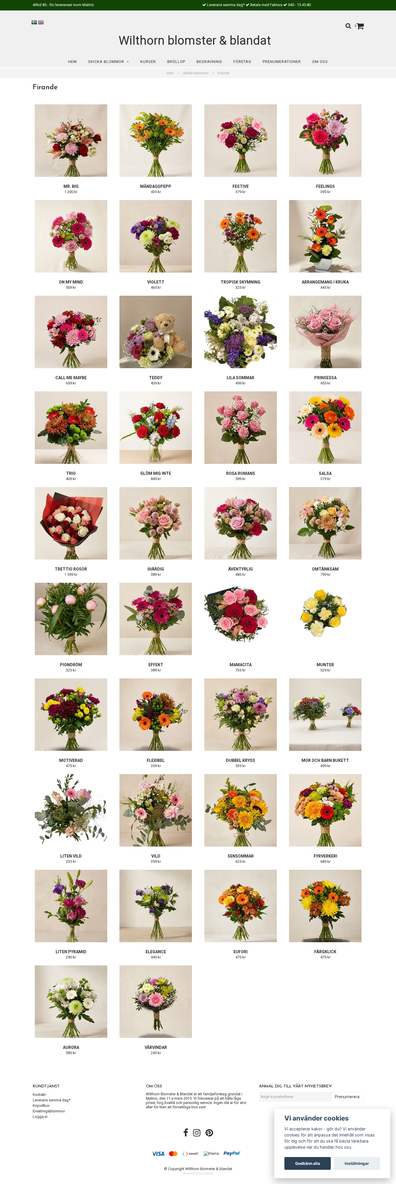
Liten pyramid (71, 951)
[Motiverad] (71, 714)
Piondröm (71, 664)
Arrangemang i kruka (325, 282)
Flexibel (156, 760)
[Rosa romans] (240, 427)
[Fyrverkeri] (325, 810)
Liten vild (71, 856)
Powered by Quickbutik (198, 1173)
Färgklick (325, 951)
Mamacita (241, 664)
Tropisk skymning (240, 282)
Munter (325, 664)
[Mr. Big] (71, 140)
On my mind (71, 282)
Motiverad (71, 760)
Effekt (155, 664)
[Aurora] (71, 1001)
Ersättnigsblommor (49, 1111)
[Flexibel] (156, 714)
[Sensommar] (240, 810)
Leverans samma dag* (51, 1100)
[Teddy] (156, 332)
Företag (242, 61)
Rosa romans (240, 473)
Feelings (325, 186)
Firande (223, 73)
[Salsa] (325, 427)
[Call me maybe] (71, 332)
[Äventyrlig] (240, 523)
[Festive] (240, 140)
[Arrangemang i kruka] (325, 236)
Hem (72, 61)
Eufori (240, 951)
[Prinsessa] (325, 332)
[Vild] (156, 810)
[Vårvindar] (156, 1001)
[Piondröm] (71, 619)
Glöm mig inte (155, 473)
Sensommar (241, 856)
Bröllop (176, 61)
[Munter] (325, 619)
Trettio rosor (71, 569)
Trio (71, 473)
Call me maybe (71, 377)
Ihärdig (156, 569)
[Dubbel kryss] (240, 714)
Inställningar (357, 1163)
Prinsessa (325, 377)
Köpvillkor (41, 1105)
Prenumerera (347, 1096)
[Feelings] (325, 140)
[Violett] (156, 236)
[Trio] (71, 427)
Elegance (156, 951)
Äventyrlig (240, 569)
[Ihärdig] (156, 523)
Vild (155, 856)
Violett (155, 282)
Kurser (148, 61)
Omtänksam (325, 569)
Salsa (325, 473)
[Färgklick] (325, 906)
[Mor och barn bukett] (325, 714)
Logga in (40, 1116)
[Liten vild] (71, 810)
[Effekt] (156, 619)
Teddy (155, 377)
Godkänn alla (307, 1163)
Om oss (320, 61)
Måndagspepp (155, 186)
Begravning (209, 61)
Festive (240, 186)
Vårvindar (156, 1047)
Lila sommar (240, 377)
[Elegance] (156, 906)
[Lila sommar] (240, 332)
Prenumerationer (282, 61)
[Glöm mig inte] (156, 427)
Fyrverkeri (325, 856)
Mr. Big (71, 186)
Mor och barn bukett (325, 760)
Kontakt (39, 1094)
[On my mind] (71, 236)
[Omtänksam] (325, 523)
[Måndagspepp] (156, 140)
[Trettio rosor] (71, 523)
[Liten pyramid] (71, 906)
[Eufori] (240, 906)
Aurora (71, 1047)
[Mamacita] (240, 619)
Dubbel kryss (240, 760)
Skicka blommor (107, 61)
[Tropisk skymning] (240, 236)
